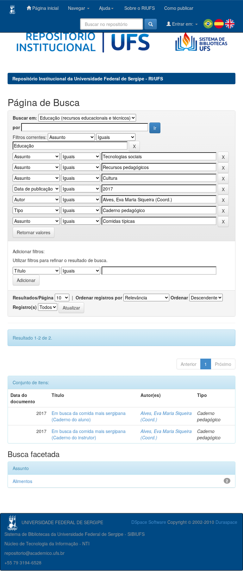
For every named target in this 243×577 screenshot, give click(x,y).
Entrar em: (183, 24)
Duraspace (226, 522)
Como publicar (178, 8)
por (16, 127)
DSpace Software (148, 522)
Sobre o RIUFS (139, 8)
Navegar (77, 8)
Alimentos (22, 481)
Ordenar (179, 297)
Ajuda (104, 8)
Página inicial (45, 8)
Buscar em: (25, 118)
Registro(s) (25, 307)
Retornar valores (33, 232)
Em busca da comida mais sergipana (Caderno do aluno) (89, 416)
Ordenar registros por (99, 297)
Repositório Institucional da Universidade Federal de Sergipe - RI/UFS (87, 78)
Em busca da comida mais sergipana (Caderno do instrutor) (89, 434)
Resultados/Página (33, 297)
